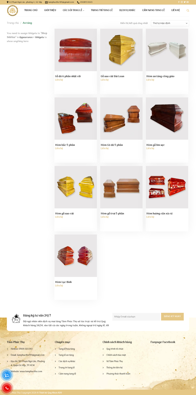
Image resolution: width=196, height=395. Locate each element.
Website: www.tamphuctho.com (26, 371)
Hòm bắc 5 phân (65, 145)
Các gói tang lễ (72, 10)
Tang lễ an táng (66, 355)
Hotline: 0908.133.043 (21, 349)
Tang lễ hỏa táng (67, 349)
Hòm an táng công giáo (160, 76)
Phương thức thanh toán (118, 374)
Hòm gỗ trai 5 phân (112, 213)
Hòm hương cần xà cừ (159, 213)
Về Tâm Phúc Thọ (114, 361)
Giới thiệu (50, 10)
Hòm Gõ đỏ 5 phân (112, 145)
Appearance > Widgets (31, 37)
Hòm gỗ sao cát (64, 213)
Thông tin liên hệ (114, 368)
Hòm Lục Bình (63, 282)
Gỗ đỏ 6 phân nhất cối (68, 76)
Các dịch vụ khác (67, 361)
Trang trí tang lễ (102, 10)
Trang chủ (31, 10)
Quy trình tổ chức (114, 349)
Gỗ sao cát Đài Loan (112, 76)
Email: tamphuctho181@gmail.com (27, 355)
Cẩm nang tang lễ (153, 10)
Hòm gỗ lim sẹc (155, 145)
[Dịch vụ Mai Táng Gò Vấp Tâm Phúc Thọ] (12, 10)
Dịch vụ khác (127, 10)
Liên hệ (176, 10)
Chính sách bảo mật (116, 355)
